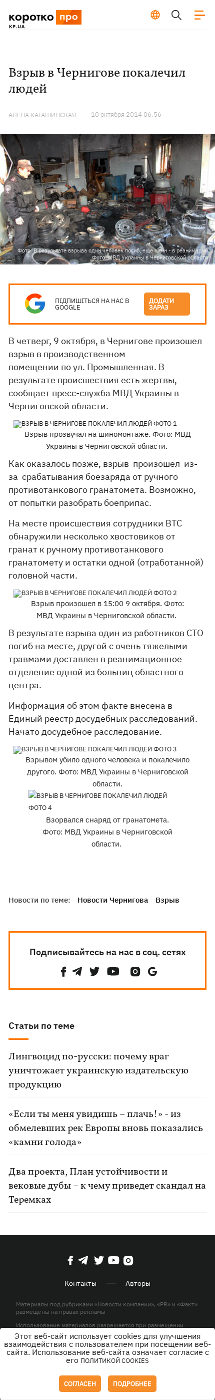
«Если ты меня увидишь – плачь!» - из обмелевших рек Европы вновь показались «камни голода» (105, 1128)
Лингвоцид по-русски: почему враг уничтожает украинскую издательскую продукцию (98, 1071)
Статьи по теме (41, 1025)
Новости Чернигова (113, 900)
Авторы (138, 1283)
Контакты (80, 1283)
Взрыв (168, 900)
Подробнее (132, 1383)
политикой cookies (114, 1360)
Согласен (80, 1383)
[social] (63, 971)
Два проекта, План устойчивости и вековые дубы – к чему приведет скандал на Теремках (107, 1186)
